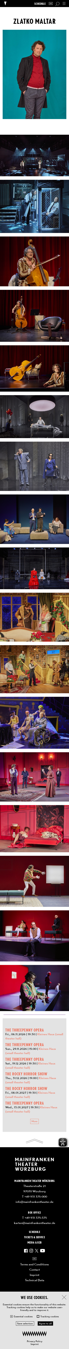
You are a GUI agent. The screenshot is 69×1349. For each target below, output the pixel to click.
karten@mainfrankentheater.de (34, 1223)
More (34, 1121)
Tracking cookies (49, 1316)
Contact (34, 1270)
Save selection (25, 1323)
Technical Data (34, 1280)
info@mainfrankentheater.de (34, 1202)
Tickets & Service (34, 1237)
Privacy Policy (34, 1341)
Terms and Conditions (34, 1264)
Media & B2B (34, 1242)
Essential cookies (23, 1316)
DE (51, 3)
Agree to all (45, 1323)
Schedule (40, 3)
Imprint (35, 1344)
